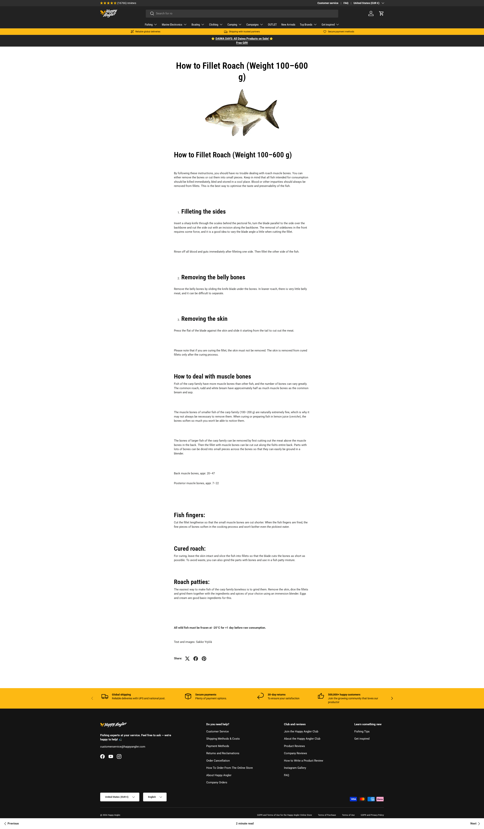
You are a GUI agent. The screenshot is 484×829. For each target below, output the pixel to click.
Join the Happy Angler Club (301, 731)
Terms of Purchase (327, 815)
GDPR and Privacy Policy (372, 815)
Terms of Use (348, 815)
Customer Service (217, 731)
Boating (196, 24)
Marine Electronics (172, 24)
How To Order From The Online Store (229, 768)
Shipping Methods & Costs (223, 738)
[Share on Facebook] (196, 658)
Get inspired (328, 24)
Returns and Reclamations (222, 753)
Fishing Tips (362, 731)
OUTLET (272, 24)
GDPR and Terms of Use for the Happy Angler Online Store (284, 815)
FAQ (346, 3)
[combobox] (242, 13)
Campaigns (252, 24)
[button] (381, 13)
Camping (232, 24)
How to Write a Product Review (303, 760)
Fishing (149, 24)
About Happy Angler (218, 775)
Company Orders (216, 782)
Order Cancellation (218, 760)
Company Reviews (295, 753)
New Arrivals (288, 24)
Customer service (327, 3)
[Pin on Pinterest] (204, 658)
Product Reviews (294, 746)
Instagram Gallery (295, 768)
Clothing (213, 24)
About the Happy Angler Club (302, 738)
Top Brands (306, 24)
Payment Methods (217, 746)
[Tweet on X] (187, 658)
